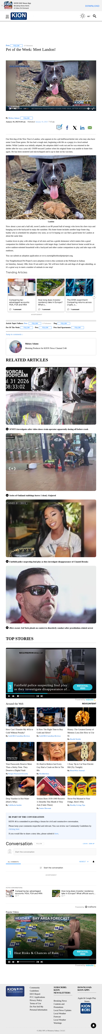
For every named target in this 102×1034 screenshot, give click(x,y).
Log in (85, 843)
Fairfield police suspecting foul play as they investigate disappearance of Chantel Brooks (48, 562)
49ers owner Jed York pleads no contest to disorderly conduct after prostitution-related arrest (51, 628)
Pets (25, 323)
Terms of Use (35, 1003)
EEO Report (35, 994)
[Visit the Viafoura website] (90, 907)
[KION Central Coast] (22, 16)
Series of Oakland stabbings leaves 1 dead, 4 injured (32, 495)
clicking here (14, 829)
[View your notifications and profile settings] (93, 861)
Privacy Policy (36, 1000)
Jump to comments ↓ (14, 334)
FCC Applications (37, 997)
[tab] (13, 862)
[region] (51, 875)
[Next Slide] (94, 296)
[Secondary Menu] (9, 16)
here (56, 833)
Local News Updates (62, 1010)
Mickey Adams (13, 118)
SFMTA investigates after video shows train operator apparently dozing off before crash (48, 429)
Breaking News (60, 1001)
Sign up (91, 843)
